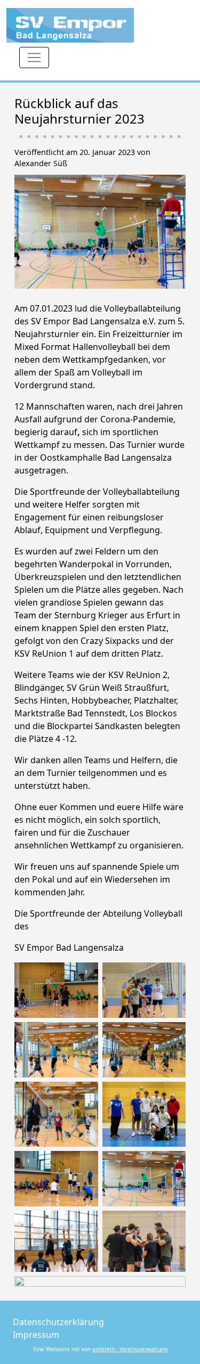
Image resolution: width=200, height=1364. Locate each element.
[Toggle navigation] (34, 57)
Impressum (36, 1335)
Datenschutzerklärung (58, 1322)
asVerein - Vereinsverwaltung (129, 1349)
